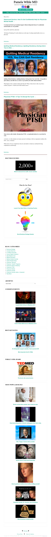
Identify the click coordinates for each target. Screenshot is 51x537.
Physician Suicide (11, 270)
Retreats (21, 12)
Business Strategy (11, 249)
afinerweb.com (44, 535)
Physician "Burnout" (11, 262)
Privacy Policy (20, 534)
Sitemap (25, 531)
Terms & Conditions (30, 534)
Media (30, 12)
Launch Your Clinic (14, 12)
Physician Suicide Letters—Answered (15, 272)
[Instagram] (25, 6)
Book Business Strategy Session (25, 234)
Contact (42, 12)
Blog (8, 12)
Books (33, 12)
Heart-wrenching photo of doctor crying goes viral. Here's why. (25, 423)
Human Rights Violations (12, 254)
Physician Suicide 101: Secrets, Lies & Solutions (25, 502)
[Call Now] (25, 10)
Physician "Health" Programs (13, 264)
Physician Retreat (11, 269)
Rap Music (9, 274)
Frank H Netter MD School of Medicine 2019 (25, 323)
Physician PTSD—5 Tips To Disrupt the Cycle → (20, 96)
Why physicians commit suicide (25, 519)
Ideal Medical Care (11, 256)
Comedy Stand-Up (11, 251)
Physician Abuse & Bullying (13, 265)
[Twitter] (28, 6)
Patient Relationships (12, 260)
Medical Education (11, 257)
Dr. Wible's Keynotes (11, 252)
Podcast (38, 12)
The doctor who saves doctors (25, 378)
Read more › (6, 41)
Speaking (26, 12)
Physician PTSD (10, 267)
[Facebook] (23, 6)
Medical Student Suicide (12, 259)
